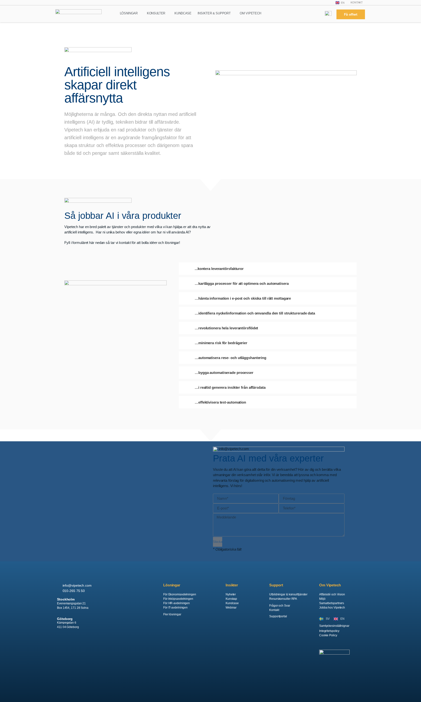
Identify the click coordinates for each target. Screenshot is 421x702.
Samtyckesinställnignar (334, 626)
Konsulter (156, 13)
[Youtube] (90, 643)
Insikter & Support (214, 13)
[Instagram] (80, 643)
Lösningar (129, 13)
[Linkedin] (60, 643)
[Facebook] (70, 643)
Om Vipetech (250, 13)
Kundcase (182, 13)
